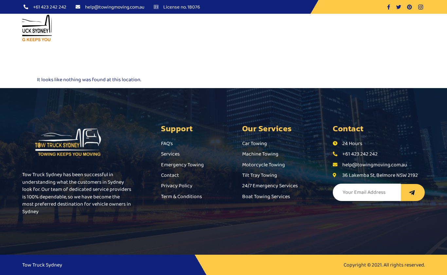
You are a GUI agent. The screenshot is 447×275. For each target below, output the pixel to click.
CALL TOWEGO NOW (396, 28)
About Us (167, 28)
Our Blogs (269, 28)
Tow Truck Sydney (127, 28)
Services (196, 28)
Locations (307, 28)
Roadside (232, 28)
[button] (199, 28)
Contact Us (347, 28)
